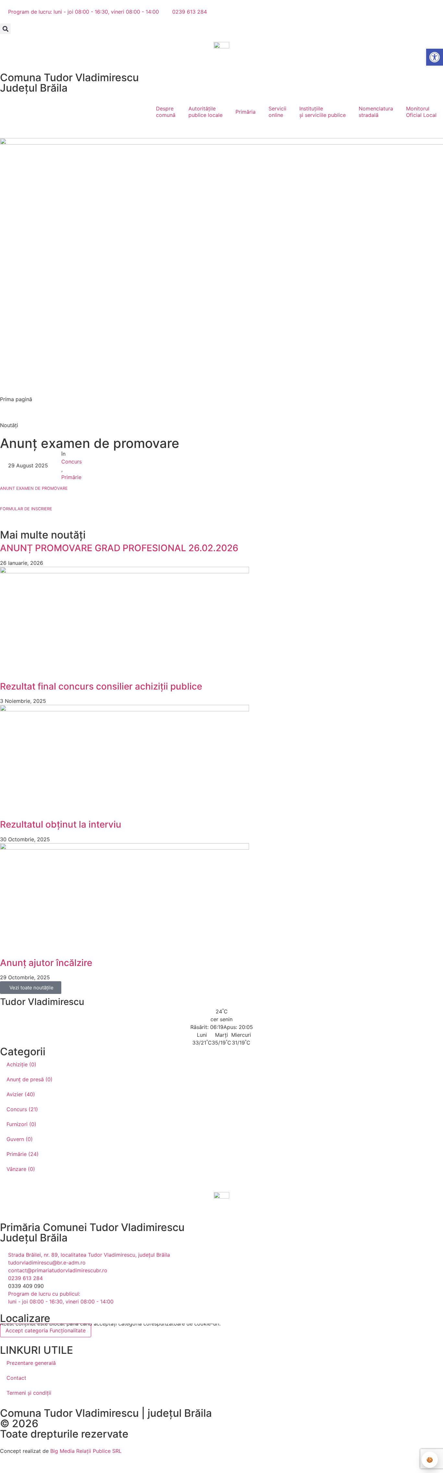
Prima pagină (16, 399)
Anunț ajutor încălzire (46, 962)
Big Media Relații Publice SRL (86, 1451)
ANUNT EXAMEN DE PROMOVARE (34, 488)
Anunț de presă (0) (29, 1079)
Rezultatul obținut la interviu (60, 824)
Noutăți (9, 425)
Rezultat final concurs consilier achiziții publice (101, 686)
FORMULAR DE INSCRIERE (26, 508)
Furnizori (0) (21, 1124)
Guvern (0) (19, 1139)
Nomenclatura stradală (376, 111)
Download (90, 488)
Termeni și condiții (28, 1393)
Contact (16, 1378)
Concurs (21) (22, 1109)
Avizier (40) (20, 1094)
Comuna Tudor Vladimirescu (69, 77)
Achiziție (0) (21, 1064)
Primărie (71, 477)
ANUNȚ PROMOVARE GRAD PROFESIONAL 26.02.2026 (119, 547)
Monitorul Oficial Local (421, 111)
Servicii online (277, 111)
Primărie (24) (22, 1154)
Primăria (245, 111)
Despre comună (165, 111)
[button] (5, 28)
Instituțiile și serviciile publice (322, 111)
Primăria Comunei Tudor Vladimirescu (92, 1227)
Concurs (71, 461)
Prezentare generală (31, 1363)
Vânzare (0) (20, 1169)
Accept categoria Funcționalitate (46, 1330)
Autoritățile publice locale (205, 111)
